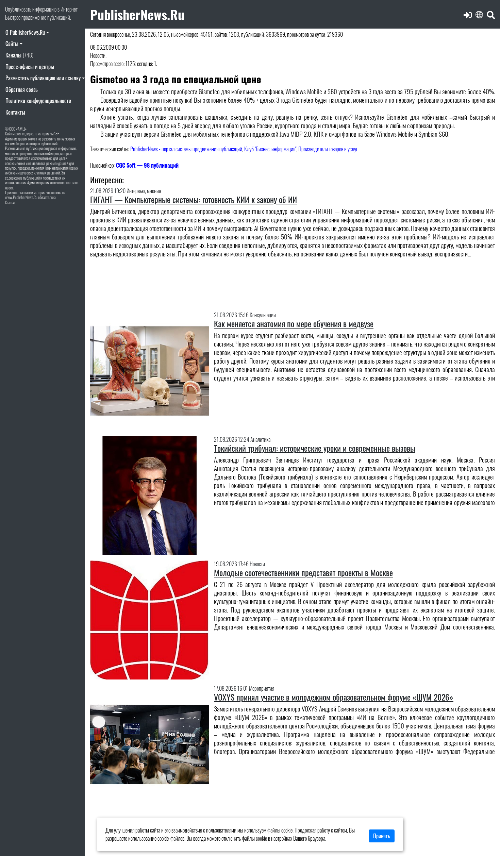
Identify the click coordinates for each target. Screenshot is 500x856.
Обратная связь (21, 89)
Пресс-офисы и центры (29, 67)
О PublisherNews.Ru (25, 32)
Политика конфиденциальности (38, 101)
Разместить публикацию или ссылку (43, 78)
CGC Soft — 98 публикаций (147, 165)
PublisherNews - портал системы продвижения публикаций (186, 149)
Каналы (19, 55)
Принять (381, 836)
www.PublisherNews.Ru (21, 197)
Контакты (15, 112)
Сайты (11, 43)
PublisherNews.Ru (137, 14)
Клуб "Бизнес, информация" (270, 149)
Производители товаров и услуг (328, 149)
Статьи (10, 202)
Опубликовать (18, 9)
